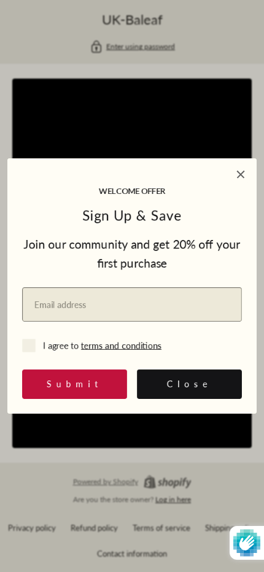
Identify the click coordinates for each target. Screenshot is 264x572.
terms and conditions (121, 345)
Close (189, 384)
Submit (75, 384)
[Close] (241, 174)
